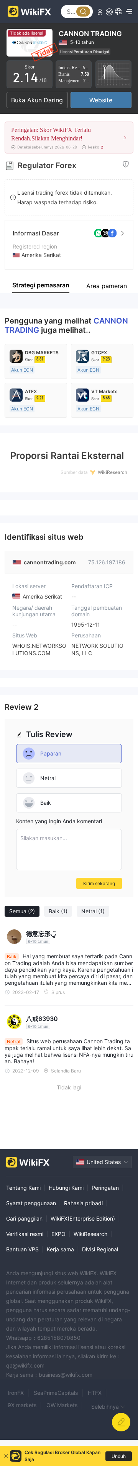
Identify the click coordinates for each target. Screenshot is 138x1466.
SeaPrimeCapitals (56, 1392)
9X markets (22, 1405)
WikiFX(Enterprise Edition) (83, 1218)
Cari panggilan (24, 1218)
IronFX (16, 1392)
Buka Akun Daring (37, 100)
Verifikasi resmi (24, 1234)
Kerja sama (60, 1249)
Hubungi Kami (66, 1187)
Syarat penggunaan (31, 1203)
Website (100, 100)
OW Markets (61, 1405)
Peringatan (105, 1187)
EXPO (58, 1234)
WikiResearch (90, 1234)
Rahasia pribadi (83, 1203)
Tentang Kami (23, 1187)
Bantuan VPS (22, 1249)
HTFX (95, 1392)
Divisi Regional (100, 1249)
